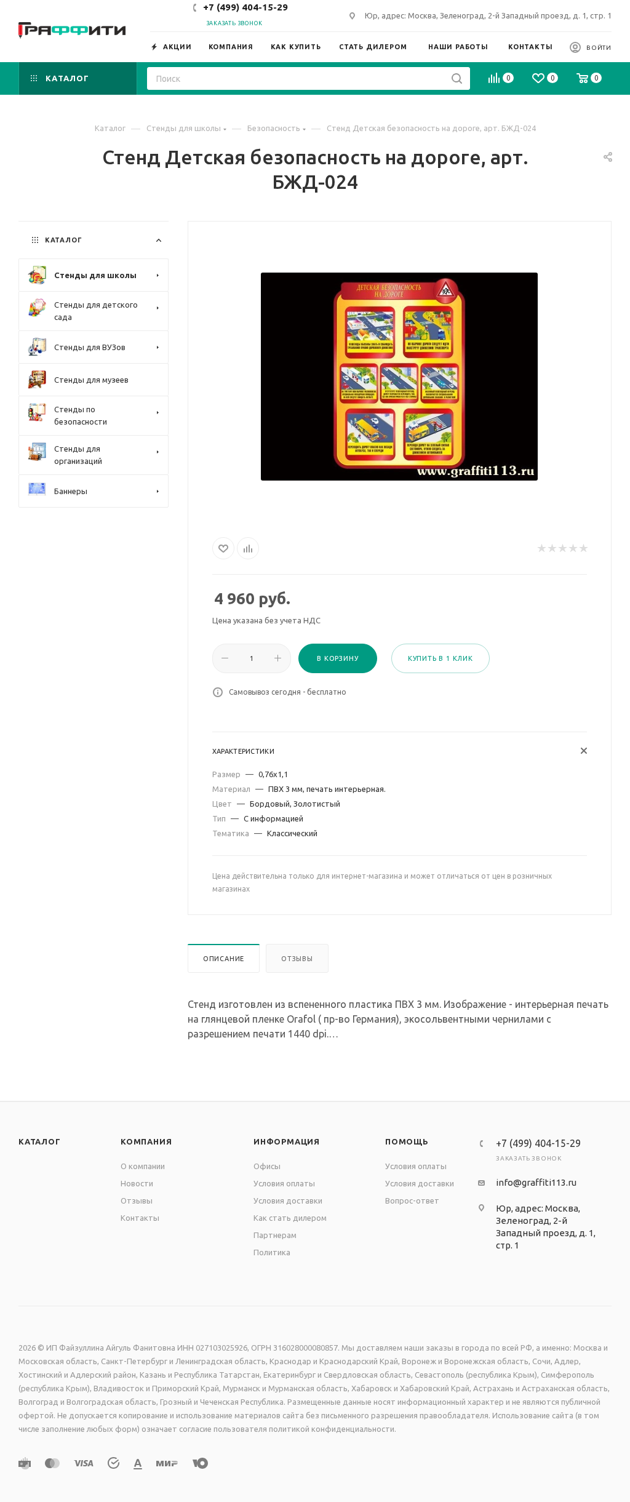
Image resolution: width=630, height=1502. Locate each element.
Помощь (407, 1141)
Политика (271, 1252)
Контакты (140, 1217)
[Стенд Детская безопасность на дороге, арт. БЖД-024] (399, 376)
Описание (223, 958)
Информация (286, 1141)
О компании (143, 1166)
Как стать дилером (290, 1217)
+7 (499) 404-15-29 (245, 7)
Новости (137, 1183)
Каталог (39, 1141)
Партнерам (275, 1235)
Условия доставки (287, 1200)
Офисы (267, 1166)
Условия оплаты (284, 1183)
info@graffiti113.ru (536, 1182)
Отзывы (297, 958)
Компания (146, 1141)
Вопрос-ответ (412, 1200)
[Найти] (457, 78)
